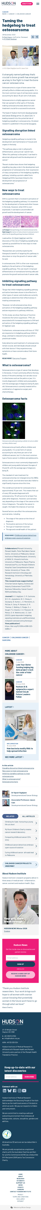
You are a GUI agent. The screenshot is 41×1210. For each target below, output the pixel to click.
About (20, 1176)
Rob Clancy (8, 37)
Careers (20, 1189)
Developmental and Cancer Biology (24, 795)
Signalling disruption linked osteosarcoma (18, 768)
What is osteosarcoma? (11, 779)
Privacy (20, 1195)
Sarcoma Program (19, 358)
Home (21, 1174)
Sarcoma (6, 640)
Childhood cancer (23, 14)
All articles (28, 816)
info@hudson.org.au (12, 1038)
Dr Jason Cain (27, 115)
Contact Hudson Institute (20, 1191)
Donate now (26, 4)
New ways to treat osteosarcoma (15, 771)
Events (20, 1187)
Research (20, 1178)
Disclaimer (21, 1199)
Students (20, 1181)
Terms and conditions (20, 1197)
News (4, 14)
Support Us (20, 1183)
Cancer (5, 12)
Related (10, 816)
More (32, 883)
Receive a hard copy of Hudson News (20, 975)
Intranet (20, 1201)
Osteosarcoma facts (10, 782)
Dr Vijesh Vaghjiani (10, 39)
